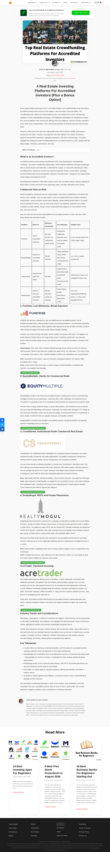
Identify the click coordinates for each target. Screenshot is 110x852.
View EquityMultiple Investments (33, 428)
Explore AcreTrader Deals (31, 610)
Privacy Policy (84, 832)
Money (11, 836)
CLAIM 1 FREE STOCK (80, 12)
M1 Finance (35, 832)
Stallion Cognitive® (60, 850)
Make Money (85, 2)
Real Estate (55, 2)
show (38, 150)
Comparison (13, 832)
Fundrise (34, 836)
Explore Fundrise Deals (30, 373)
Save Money (73, 2)
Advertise (60, 824)
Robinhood (34, 828)
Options (65, 2)
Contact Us (83, 836)
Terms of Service (85, 828)
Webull (33, 824)
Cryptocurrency (43, 2)
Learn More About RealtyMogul (32, 563)
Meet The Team (62, 835)
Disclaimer (82, 824)
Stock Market (31, 2)
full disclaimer (95, 847)
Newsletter (60, 828)
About (59, 832)
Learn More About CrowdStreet (32, 492)
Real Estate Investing (58, 75)
